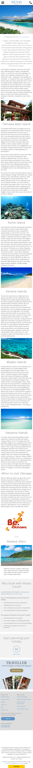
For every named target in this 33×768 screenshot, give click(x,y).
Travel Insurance (22, 697)
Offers (3, 702)
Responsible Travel (23, 709)
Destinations (5, 697)
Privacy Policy (8, 763)
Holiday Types (5, 699)
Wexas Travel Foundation (21, 702)
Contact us (4, 710)
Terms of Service (19, 763)
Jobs (2, 707)
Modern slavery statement (23, 751)
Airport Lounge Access (24, 699)
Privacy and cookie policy (23, 747)
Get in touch (16, 654)
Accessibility (26, 749)
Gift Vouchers (21, 706)
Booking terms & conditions (12, 749)
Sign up (8, 718)
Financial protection (7, 751)
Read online (16, 670)
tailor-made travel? (16, 594)
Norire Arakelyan (23, 37)
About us (4, 705)
